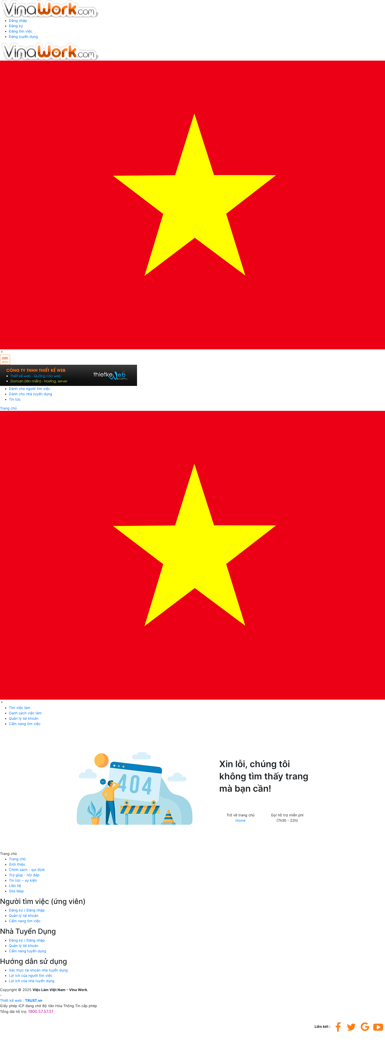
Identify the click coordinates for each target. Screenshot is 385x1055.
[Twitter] (351, 1026)
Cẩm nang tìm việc (25, 723)
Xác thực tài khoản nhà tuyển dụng (38, 970)
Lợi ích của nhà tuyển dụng (31, 981)
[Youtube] (378, 1026)
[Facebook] (338, 1026)
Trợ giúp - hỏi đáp (24, 875)
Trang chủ (8, 408)
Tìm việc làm (19, 707)
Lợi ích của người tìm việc (30, 975)
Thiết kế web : (12, 1000)
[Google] (365, 1026)
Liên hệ (15, 885)
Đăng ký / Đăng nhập (27, 910)
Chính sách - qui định (27, 869)
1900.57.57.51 (289, 804)
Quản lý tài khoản (23, 718)
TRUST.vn (33, 1000)
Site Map (16, 891)
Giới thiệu (17, 864)
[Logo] (50, 8)
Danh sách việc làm (25, 713)
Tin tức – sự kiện (23, 880)
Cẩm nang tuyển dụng (27, 951)
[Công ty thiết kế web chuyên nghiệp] (192, 375)
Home (241, 820)
